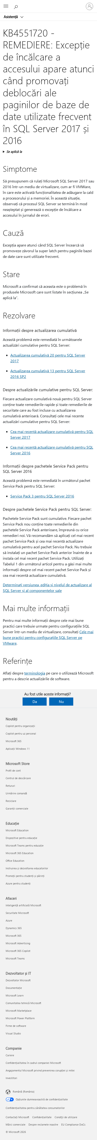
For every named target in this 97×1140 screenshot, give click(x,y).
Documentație (14, 988)
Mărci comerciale (15, 1124)
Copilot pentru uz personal (21, 733)
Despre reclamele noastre (43, 1124)
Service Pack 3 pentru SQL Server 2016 (42, 495)
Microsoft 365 (13, 741)
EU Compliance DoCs (73, 1124)
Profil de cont (13, 770)
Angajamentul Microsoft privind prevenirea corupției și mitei (40, 1070)
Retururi (10, 785)
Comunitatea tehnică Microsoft (23, 1003)
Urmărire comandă (16, 793)
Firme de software (16, 1026)
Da (34, 701)
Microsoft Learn (15, 995)
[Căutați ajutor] (16, 6)
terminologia (34, 672)
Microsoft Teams (15, 958)
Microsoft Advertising (18, 943)
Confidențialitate (42, 1117)
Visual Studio (13, 1033)
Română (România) (23, 1091)
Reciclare (11, 801)
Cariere (10, 1055)
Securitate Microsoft (17, 913)
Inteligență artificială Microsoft (23, 905)
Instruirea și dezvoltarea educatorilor (27, 868)
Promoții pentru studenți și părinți (25, 876)
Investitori (11, 1078)
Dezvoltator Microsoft (18, 980)
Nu (61, 701)
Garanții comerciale (17, 808)
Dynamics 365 (14, 928)
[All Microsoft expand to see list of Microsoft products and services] (6, 6)
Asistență (11, 16)
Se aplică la (14, 151)
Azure (9, 920)
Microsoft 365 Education (19, 853)
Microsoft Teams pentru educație (25, 845)
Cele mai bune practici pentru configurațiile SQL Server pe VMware (48, 637)
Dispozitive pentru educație (21, 838)
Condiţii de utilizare (66, 1117)
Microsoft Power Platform (20, 1018)
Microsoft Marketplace (19, 1010)
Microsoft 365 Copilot (18, 951)
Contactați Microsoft (17, 1117)
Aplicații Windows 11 (18, 748)
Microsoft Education (17, 830)
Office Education (15, 860)
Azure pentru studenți (18, 883)
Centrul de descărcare (18, 778)
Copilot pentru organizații (20, 726)
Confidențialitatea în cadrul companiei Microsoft (33, 1063)
